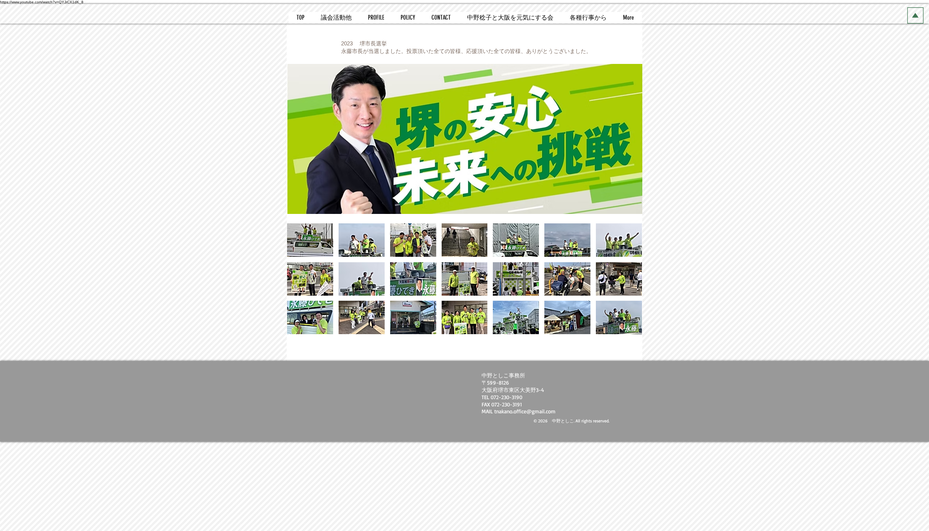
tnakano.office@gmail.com (525, 411)
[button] (310, 240)
